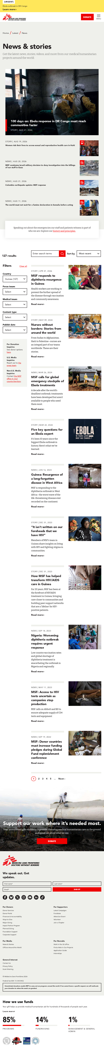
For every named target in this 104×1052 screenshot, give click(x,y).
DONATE (87, 17)
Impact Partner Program (11, 926)
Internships (58, 953)
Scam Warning (8, 969)
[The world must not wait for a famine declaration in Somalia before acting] (52, 208)
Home (6, 33)
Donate (52, 841)
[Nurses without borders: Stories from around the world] (66, 336)
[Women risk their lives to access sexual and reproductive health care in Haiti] (52, 148)
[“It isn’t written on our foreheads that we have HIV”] (66, 536)
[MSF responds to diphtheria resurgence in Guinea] (66, 285)
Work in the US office (61, 944)
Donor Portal (7, 913)
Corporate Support (9, 935)
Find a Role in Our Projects (63, 947)
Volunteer (57, 919)
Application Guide (60, 950)
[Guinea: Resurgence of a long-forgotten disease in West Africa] (66, 486)
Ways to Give (7, 919)
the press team (14, 364)
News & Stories (8, 944)
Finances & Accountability (12, 916)
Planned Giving (8, 928)
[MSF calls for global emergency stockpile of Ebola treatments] (66, 388)
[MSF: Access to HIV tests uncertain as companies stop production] (66, 702)
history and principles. (64, 231)
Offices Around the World (12, 947)
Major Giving (7, 923)
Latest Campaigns (60, 910)
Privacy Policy (8, 966)
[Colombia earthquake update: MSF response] (52, 188)
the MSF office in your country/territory (14, 379)
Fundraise (57, 913)
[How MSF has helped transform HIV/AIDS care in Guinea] (66, 591)
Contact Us (7, 963)
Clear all (23, 266)
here (9, 352)
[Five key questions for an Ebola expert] (66, 437)
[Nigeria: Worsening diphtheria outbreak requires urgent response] (66, 649)
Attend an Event (59, 916)
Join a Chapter (59, 923)
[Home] (27, 17)
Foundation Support (10, 932)
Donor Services (8, 910)
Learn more (9, 9)
